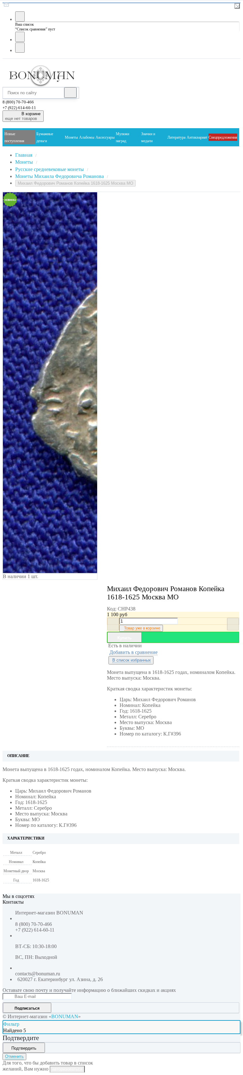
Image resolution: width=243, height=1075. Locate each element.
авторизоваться (67, 1069)
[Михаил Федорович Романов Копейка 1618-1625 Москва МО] (37, 382)
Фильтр (11, 1024)
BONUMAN (64, 1016)
